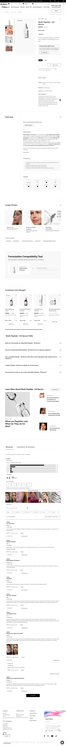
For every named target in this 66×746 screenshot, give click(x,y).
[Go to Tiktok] (56, 736)
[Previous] (20, 1)
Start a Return (33, 713)
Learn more (26, 152)
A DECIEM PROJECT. (7, 743)
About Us (4, 713)
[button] (15, 7)
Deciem (35, 3)
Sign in (31, 718)
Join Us (4, 716)
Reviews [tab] (9, 447)
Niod (11, 3)
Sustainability (5, 725)
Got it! (56, 10)
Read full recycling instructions (52, 230)
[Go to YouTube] (52, 736)
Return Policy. (48, 70)
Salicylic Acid (37, 241)
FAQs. (56, 68)
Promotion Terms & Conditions (22, 717)
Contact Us (32, 711)
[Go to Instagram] (48, 736)
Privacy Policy (32, 742)
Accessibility (5, 723)
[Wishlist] (60, 18)
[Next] (45, 1)
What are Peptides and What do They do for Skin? (16, 423)
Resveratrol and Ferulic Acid (27, 241)
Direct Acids (8, 241)
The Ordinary (4, 3)
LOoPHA (19, 3)
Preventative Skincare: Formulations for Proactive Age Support (53, 399)
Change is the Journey (7, 727)
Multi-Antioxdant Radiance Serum (49, 241)
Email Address (48, 721)
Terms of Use (51, 730)
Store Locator (33, 720)
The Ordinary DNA (6, 714)
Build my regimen (28, 125)
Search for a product (42, 268)
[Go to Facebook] (44, 736)
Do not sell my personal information (43, 742)
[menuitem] (3, 3)
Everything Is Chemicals (7, 729)
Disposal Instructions (20, 714)
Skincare (7, 12)
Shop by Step (13, 12)
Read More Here (55, 389)
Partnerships (5, 726)
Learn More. (33, 1)
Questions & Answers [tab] (26, 447)
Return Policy (18, 716)
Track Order (32, 715)
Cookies (52, 742)
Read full (12, 228)
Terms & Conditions (25, 742)
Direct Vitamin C (16, 241)
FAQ (17, 713)
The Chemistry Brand (27, 3)
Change (8, 734)
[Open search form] (50, 1)
